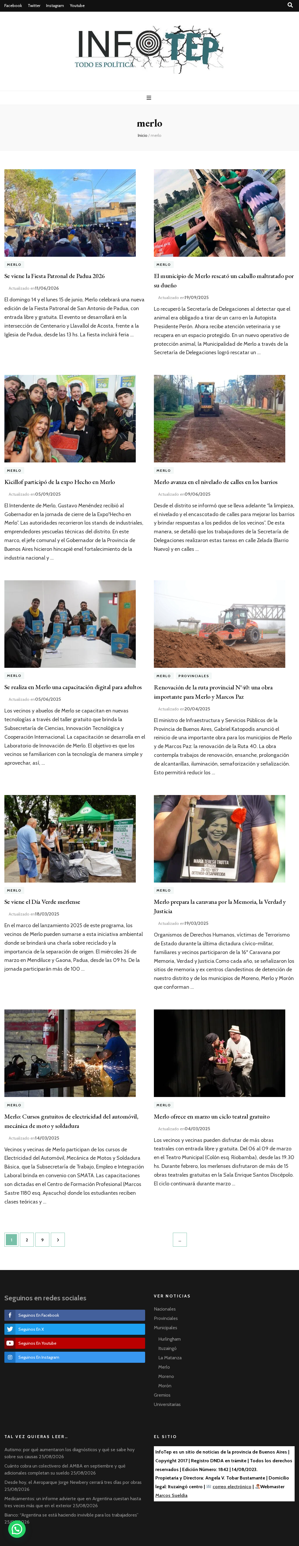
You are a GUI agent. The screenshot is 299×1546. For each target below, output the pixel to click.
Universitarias (167, 1404)
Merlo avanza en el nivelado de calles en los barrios (215, 482)
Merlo (14, 265)
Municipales (165, 1327)
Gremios (162, 1395)
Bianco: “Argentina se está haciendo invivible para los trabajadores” (71, 1515)
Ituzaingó (167, 1348)
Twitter (34, 5)
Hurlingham (169, 1339)
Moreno (166, 1376)
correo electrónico (232, 1486)
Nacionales (165, 1309)
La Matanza (170, 1357)
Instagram (55, 5)
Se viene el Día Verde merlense (42, 901)
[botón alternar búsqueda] (290, 5)
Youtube (77, 5)
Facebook (13, 5)
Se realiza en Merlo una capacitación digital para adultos (73, 687)
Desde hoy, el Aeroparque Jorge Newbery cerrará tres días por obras (73, 1482)
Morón (164, 1385)
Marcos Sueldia (171, 1495)
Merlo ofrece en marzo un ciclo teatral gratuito (212, 1116)
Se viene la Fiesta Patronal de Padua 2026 (54, 276)
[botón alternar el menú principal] (150, 98)
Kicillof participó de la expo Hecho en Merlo (59, 482)
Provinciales (193, 676)
